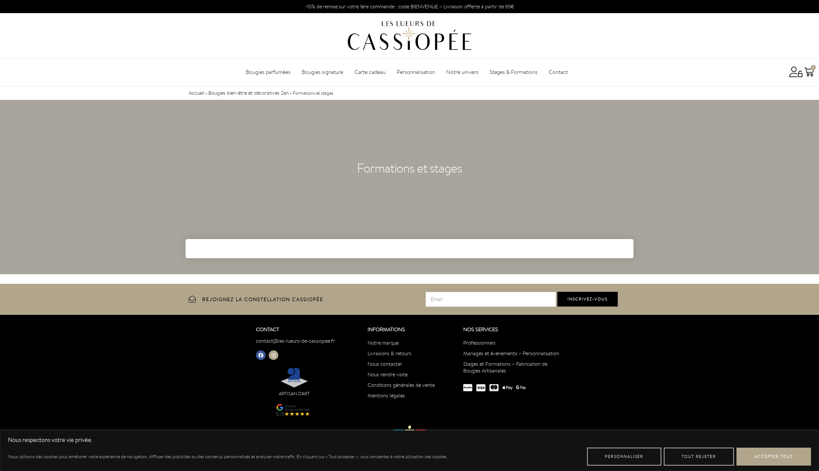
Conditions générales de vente (401, 385)
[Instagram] (273, 355)
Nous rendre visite (388, 374)
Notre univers (462, 72)
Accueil (196, 93)
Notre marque (383, 342)
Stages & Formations (513, 72)
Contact (558, 72)
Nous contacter (385, 364)
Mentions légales (386, 395)
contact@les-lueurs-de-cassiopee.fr (295, 341)
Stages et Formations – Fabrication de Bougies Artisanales (505, 367)
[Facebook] (261, 355)
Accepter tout (773, 456)
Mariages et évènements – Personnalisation (511, 353)
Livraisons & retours (389, 353)
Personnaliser (624, 456)
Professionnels (479, 342)
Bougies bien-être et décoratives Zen (248, 93)
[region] (409, 450)
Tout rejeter (699, 456)
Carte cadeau (370, 72)
